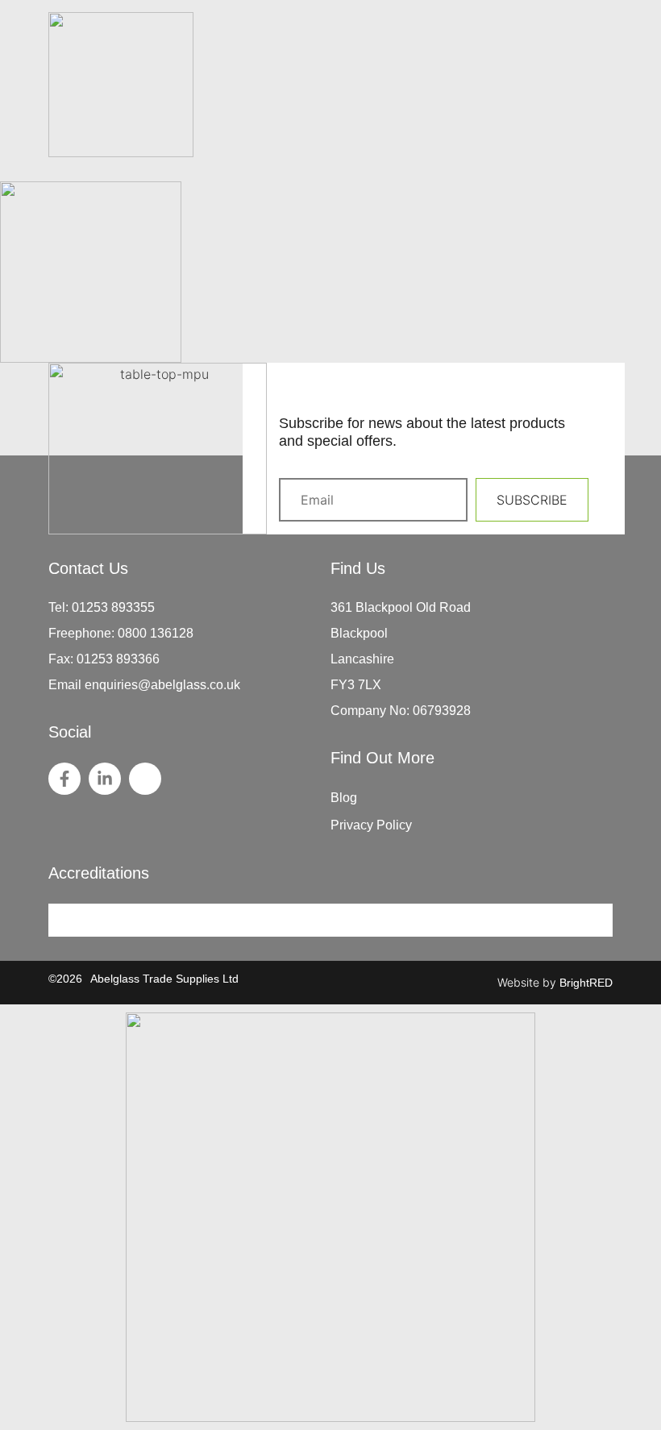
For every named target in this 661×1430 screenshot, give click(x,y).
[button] (602, 137)
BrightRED (586, 982)
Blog (343, 797)
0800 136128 (155, 633)
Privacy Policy (371, 825)
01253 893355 (113, 607)
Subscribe (532, 500)
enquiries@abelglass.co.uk (162, 685)
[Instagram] (145, 779)
